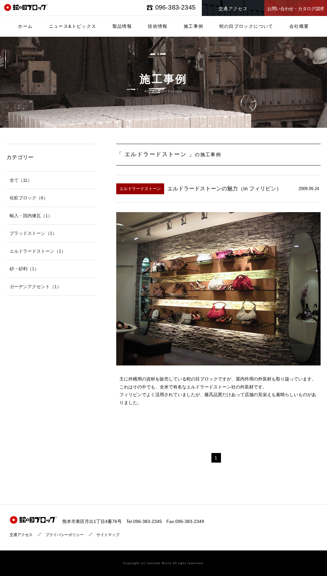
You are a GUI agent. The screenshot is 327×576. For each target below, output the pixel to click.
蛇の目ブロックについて (246, 26)
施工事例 (193, 26)
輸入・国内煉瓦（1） (31, 215)
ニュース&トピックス (72, 26)
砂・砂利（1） (24, 268)
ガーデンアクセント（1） (35, 286)
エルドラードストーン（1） (38, 251)
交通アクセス (21, 535)
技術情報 (158, 26)
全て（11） (21, 180)
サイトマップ (107, 535)
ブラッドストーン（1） (33, 233)
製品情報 (122, 26)
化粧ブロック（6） (29, 197)
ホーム (25, 26)
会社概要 (299, 26)
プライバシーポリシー (64, 535)
